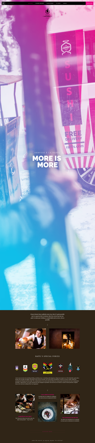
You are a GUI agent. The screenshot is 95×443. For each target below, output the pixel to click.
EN (84, 3)
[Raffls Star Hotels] (47, 13)
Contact (65, 3)
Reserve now (89, 3)
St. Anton (58, 3)
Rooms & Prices (50, 3)
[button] (64, 338)
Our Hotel (30, 3)
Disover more (47, 431)
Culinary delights (40, 3)
